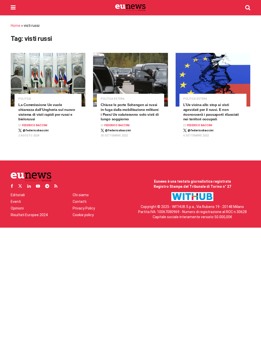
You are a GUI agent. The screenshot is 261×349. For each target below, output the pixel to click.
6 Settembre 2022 (196, 135)
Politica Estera (112, 98)
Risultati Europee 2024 (29, 215)
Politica (24, 98)
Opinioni (17, 208)
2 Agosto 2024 (28, 135)
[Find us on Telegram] (47, 186)
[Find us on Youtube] (38, 186)
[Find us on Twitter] (20, 186)
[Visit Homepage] (130, 7)
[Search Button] (247, 7)
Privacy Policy (84, 208)
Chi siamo (81, 195)
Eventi (16, 202)
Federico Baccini (34, 125)
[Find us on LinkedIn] (29, 186)
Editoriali (18, 195)
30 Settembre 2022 (114, 135)
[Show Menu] (13, 7)
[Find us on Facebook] (12, 186)
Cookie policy (83, 215)
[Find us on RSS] (56, 186)
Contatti (79, 202)
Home (15, 26)
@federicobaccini (35, 130)
